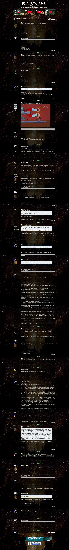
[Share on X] (33, 36)
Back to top (15, 37)
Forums (15, 18)
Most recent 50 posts (34, 16)
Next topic (54, 18)
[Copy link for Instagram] (39, 36)
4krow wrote (22, 210)
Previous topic (50, 18)
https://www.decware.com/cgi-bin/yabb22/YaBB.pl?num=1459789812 (29, 497)
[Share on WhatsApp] (38, 36)
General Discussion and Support (21, 18)
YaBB (30, 546)
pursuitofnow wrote (23, 225)
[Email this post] (37, 36)
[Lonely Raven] (24, 98)
